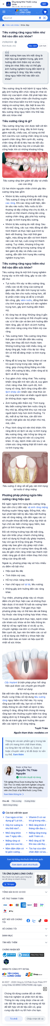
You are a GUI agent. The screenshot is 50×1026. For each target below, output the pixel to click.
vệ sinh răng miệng (38, 507)
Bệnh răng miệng (10, 805)
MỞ (44, 4)
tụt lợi (27, 584)
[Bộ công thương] (9, 955)
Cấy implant (10, 682)
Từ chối (13, 1018)
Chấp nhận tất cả (35, 1018)
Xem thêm (18, 754)
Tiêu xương (16, 801)
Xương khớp (30, 801)
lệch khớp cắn (13, 391)
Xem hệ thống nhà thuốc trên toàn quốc (25, 859)
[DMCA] (31, 955)
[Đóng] (3, 4)
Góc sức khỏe (12, 25)
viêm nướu (26, 300)
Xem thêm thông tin (13, 794)
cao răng (10, 203)
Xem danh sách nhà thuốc (25, 864)
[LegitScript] (16, 961)
